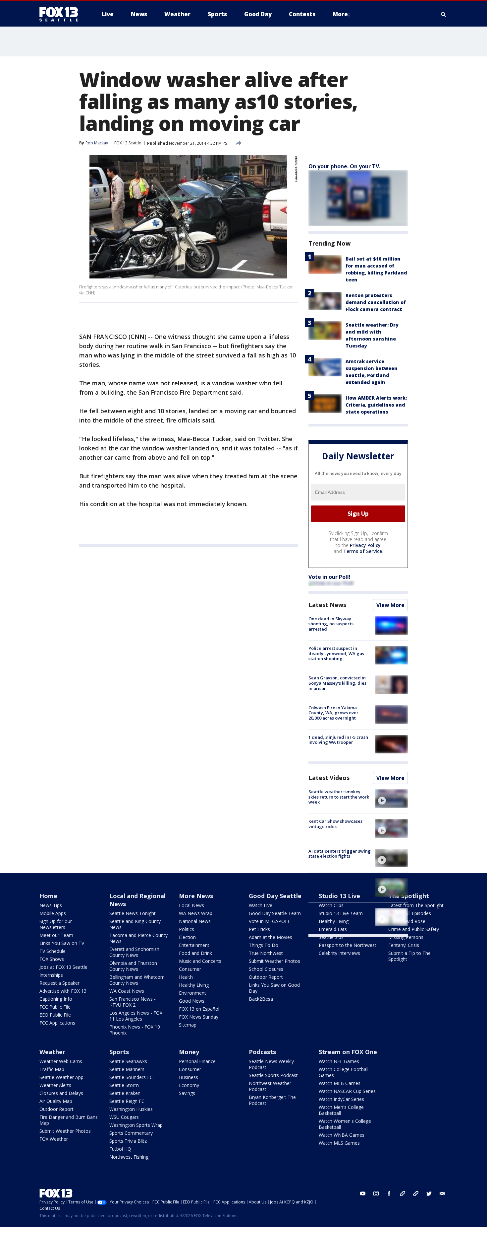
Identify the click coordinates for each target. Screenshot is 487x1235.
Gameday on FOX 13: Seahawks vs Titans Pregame (339, 883)
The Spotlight (408, 896)
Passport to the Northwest (347, 945)
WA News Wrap (195, 913)
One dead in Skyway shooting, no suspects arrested (330, 624)
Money (189, 1052)
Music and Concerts (200, 961)
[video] (391, 798)
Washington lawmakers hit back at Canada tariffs (336, 912)
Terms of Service (362, 551)
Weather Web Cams (60, 1061)
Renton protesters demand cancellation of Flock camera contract (376, 302)
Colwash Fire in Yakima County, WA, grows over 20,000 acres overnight (333, 713)
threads (415, 1193)
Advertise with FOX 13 (62, 991)
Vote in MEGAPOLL (269, 921)
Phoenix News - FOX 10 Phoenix (134, 1030)
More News (196, 896)
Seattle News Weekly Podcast (271, 1064)
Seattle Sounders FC (131, 1077)
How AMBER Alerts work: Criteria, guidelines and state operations (376, 405)
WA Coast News (126, 991)
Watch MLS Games (339, 1143)
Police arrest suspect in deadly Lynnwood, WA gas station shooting (336, 653)
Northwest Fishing (128, 1157)
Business (188, 1077)
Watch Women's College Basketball (345, 1124)
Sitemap (187, 1025)
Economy (189, 1085)
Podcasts (262, 1052)
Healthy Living (194, 985)
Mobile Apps (52, 913)
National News (195, 921)
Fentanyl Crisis (403, 945)
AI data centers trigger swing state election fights (339, 853)
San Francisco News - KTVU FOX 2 (132, 1002)
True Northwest (266, 953)
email (442, 1193)
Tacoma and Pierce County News (138, 938)
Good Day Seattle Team (275, 913)
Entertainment (194, 945)
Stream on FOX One (348, 1052)
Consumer (190, 969)
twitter (429, 1193)
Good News (191, 1001)
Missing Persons (405, 937)
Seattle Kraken (124, 1093)
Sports (119, 1052)
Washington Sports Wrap (136, 1125)
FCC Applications (57, 1023)
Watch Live (260, 905)
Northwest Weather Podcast (270, 1086)
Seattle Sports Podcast (273, 1075)
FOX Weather (53, 1139)
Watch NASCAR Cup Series (347, 1091)
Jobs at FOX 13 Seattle (63, 967)
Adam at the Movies (270, 937)
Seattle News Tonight (132, 913)
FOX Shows (51, 959)
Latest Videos (329, 778)
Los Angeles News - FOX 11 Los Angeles (135, 1016)
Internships (51, 975)
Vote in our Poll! (329, 576)
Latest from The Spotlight (416, 905)
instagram (376, 1193)
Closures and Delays (61, 1093)
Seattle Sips (331, 937)
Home (48, 896)
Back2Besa (261, 999)
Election (187, 937)
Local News (191, 905)
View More (390, 605)
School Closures (266, 969)
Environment (192, 993)
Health (186, 977)
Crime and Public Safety (413, 929)
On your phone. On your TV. (344, 166)
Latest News (327, 605)
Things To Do (263, 945)
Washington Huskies (131, 1109)
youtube (362, 1193)
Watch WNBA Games (341, 1135)
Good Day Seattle (275, 896)
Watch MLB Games (339, 1083)
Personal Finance (197, 1061)
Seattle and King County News (135, 924)
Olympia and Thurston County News (133, 966)
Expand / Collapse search (444, 14)
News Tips (50, 905)
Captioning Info (55, 999)
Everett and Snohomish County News (134, 952)
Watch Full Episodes (409, 913)
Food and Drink (195, 953)
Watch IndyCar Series (341, 1099)
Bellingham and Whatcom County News (137, 980)
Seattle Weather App (61, 1077)
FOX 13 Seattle (127, 143)
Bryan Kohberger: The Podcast (272, 1100)
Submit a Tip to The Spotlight (409, 956)
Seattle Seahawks (128, 1061)
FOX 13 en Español (199, 1009)
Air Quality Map (55, 1101)
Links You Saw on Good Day (274, 988)
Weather (52, 1052)
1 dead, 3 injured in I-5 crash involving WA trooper (338, 739)
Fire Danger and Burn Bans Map (68, 1120)
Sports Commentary (131, 1133)
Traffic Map (51, 1069)
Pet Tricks (259, 929)
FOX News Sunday (198, 1017)
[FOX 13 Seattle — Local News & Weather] (61, 14)
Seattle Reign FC (126, 1101)
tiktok (402, 1193)
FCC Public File (55, 1007)
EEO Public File (55, 1015)
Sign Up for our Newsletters (55, 924)
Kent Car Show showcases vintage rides (335, 823)
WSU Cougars (124, 1117)
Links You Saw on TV (61, 943)
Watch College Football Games (343, 1072)
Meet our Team (56, 935)
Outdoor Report (266, 977)
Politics (186, 929)
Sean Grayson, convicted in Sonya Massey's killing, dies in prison (337, 683)
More (340, 14)
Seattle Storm (124, 1085)
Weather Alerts (55, 1085)
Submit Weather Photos (274, 961)
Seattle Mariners (126, 1069)
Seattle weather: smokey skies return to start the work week (338, 797)
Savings (187, 1093)
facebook (389, 1193)
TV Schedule (52, 951)
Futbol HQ (120, 1149)
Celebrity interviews (339, 953)
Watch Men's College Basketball (341, 1110)
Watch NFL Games (339, 1061)
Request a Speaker (59, 983)
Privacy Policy (365, 545)
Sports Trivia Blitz (128, 1141)
